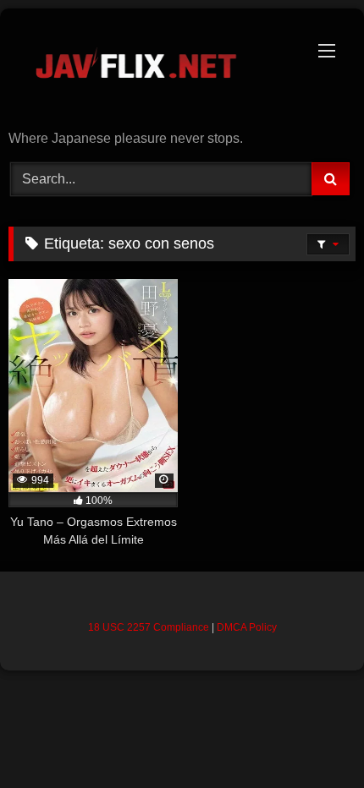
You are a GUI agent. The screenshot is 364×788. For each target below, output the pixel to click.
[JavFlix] (149, 70)
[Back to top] (311, 737)
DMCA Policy (247, 627)
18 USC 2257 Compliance (148, 627)
